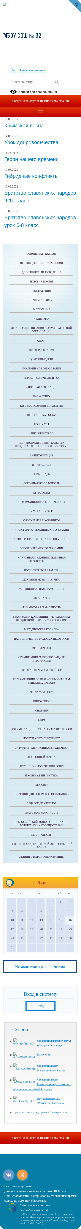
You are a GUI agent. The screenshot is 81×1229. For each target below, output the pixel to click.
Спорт (41, 340)
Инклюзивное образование (41, 368)
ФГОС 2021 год (41, 648)
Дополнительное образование (42, 548)
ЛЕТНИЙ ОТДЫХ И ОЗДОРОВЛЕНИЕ (41, 856)
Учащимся (41, 318)
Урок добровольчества (31, 142)
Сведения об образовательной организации (40, 101)
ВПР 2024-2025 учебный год (42, 377)
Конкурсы (41, 424)
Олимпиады (41, 474)
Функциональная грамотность (41, 588)
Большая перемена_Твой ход (41, 670)
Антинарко (41, 598)
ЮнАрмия (42, 710)
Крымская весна (24, 125)
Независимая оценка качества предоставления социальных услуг (41, 444)
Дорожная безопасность (42, 483)
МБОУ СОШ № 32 (22, 36)
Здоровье (41, 784)
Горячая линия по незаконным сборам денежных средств (41, 681)
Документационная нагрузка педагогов (41, 729)
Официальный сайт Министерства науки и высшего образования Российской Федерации (42, 1084)
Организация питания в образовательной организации (41, 330)
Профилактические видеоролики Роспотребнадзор (40, 1112)
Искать (57, 82)
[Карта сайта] (13, 70)
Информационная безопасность (41, 501)
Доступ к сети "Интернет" (41, 738)
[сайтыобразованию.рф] (74, 6)
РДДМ (41, 719)
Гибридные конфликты (31, 176)
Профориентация (41, 350)
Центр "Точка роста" (41, 415)
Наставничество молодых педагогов (41, 638)
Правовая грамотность (41, 812)
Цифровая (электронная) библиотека (41, 747)
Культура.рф (44, 1054)
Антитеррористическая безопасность (41, 539)
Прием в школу (41, 300)
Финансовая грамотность (41, 607)
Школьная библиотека (41, 775)
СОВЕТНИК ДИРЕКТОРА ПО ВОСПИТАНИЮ (41, 794)
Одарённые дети (41, 359)
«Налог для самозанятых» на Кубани (41, 529)
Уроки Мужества (41, 692)
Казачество (41, 396)
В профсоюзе (41, 464)
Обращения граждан (41, 253)
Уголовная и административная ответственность (41, 559)
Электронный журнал (41, 757)
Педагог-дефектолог (41, 803)
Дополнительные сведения (41, 272)
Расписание (41, 309)
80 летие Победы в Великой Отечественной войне (41, 845)
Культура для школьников (41, 520)
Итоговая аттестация (41, 387)
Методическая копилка (41, 629)
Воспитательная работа (41, 570)
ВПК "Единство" (41, 433)
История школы (41, 281)
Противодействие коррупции (41, 263)
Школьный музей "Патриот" (42, 579)
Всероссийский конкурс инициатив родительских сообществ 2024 (41, 823)
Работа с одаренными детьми (41, 405)
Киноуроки (41, 701)
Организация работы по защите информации (41, 659)
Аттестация (41, 492)
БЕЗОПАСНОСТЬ (41, 834)
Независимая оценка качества (40, 966)
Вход (40, 1006)
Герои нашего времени (31, 159)
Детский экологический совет (41, 766)
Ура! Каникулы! (41, 511)
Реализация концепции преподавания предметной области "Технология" (41, 618)
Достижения (41, 290)
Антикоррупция (41, 455)
